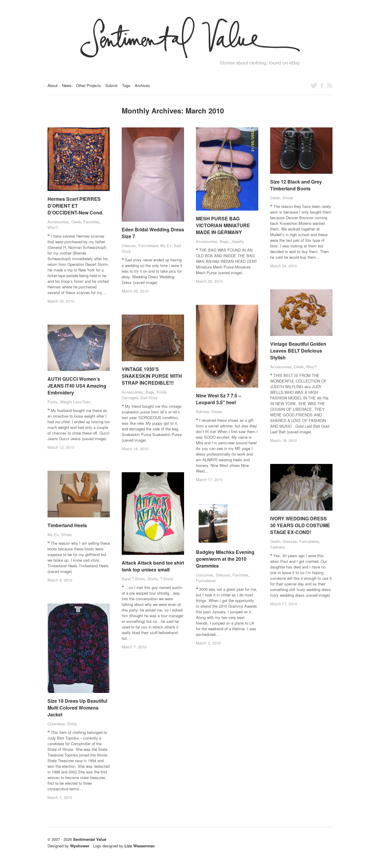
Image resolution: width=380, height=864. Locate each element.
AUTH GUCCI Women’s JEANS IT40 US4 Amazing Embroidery (77, 385)
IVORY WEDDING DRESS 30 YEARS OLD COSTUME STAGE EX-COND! (300, 525)
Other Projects (88, 85)
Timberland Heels (67, 525)
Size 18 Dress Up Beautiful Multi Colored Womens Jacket (77, 707)
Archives (142, 85)
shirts (153, 579)
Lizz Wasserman (139, 846)
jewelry (237, 241)
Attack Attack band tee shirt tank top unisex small (153, 566)
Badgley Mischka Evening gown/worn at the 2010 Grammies (225, 559)
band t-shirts (133, 579)
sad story (149, 397)
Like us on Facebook (322, 85)
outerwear (56, 723)
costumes (204, 575)
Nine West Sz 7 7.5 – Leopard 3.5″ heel (218, 399)
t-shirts (166, 579)
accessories (58, 222)
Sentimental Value (89, 839)
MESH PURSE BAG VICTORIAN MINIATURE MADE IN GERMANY (223, 225)
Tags (126, 85)
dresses (129, 245)
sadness (277, 547)
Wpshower (79, 846)
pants (53, 402)
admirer (202, 411)
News (67, 85)
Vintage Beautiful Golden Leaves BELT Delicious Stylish (298, 350)
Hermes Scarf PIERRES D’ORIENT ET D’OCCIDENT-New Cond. (75, 205)
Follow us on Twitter (314, 85)
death (275, 541)
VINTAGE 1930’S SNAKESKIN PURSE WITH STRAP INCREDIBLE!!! (152, 376)
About (53, 85)
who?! (53, 227)
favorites (91, 222)
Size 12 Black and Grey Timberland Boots (296, 185)
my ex (166, 245)
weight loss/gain (75, 402)
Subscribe (329, 85)
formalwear (148, 245)
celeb (76, 222)
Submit (111, 85)
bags (224, 241)
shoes (287, 197)
